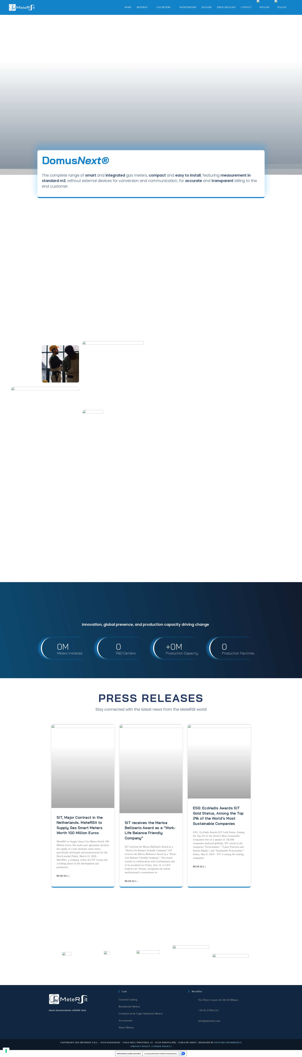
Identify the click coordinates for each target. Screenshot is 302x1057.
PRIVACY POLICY (140, 1046)
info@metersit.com (209, 1020)
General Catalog (128, 999)
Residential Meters (129, 1006)
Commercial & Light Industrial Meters (141, 1013)
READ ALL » (63, 876)
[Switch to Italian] (280, 7)
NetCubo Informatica (228, 1042)
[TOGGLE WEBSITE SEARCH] (292, 7)
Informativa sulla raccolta (129, 1053)
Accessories (125, 1020)
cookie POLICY (161, 1046)
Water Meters (126, 1027)
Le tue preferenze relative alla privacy (160, 1053)
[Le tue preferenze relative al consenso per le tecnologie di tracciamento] (6, 1051)
